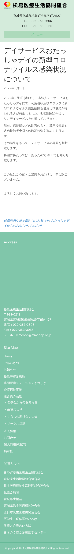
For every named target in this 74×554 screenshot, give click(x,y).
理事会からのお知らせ (22, 402)
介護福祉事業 (13, 389)
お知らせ (36, 226)
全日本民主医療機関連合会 (22, 512)
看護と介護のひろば (17, 525)
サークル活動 (16, 423)
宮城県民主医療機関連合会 (22, 505)
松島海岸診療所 (14, 376)
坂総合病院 (11, 492)
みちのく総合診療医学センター (25, 532)
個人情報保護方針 (16, 444)
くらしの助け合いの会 (22, 416)
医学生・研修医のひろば (20, 519)
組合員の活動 (13, 396)
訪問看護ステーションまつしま (25, 383)
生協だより (14, 409)
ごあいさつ (11, 363)
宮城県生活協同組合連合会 (22, 479)
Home (8, 356)
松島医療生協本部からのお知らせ (26, 220)
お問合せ (10, 437)
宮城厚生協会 (13, 499)
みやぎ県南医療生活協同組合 (23, 472)
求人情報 (10, 431)
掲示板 (8, 451)
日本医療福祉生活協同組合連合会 (26, 485)
